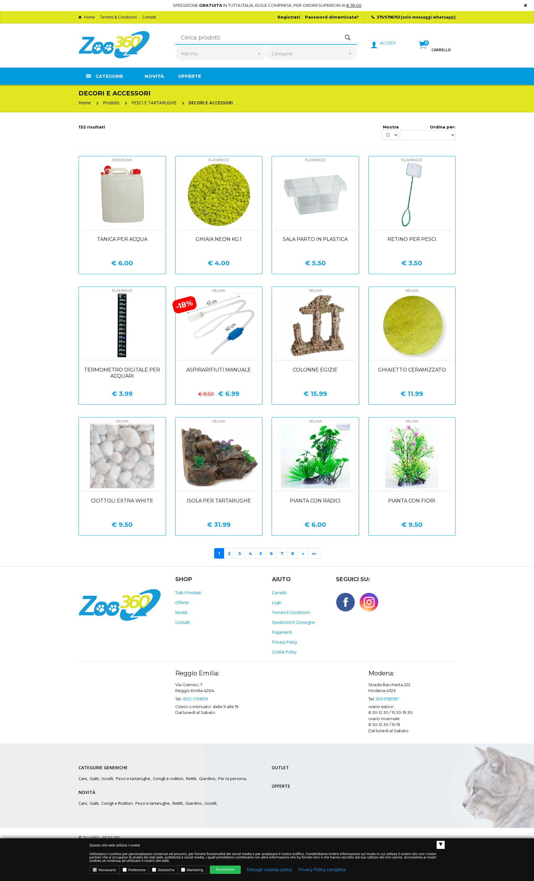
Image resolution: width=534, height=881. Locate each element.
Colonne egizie (315, 370)
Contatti (149, 17)
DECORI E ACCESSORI (211, 103)
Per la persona (232, 778)
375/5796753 (388, 17)
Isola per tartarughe (219, 501)
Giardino (207, 778)
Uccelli (107, 778)
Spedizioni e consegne (293, 622)
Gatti (94, 778)
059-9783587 (387, 699)
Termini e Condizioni (291, 612)
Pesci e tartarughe (133, 778)
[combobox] (221, 54)
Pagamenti (282, 632)
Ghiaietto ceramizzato (412, 370)
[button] (435, 51)
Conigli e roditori (168, 778)
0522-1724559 (195, 699)
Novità (154, 76)
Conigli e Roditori (117, 803)
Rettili (191, 778)
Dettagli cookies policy (269, 870)
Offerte (189, 76)
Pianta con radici (315, 501)
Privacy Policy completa (321, 870)
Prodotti (111, 103)
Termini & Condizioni (118, 17)
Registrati (289, 17)
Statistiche (165, 870)
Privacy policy (284, 642)
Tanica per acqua (122, 239)
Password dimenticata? (332, 17)
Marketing (194, 870)
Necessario (107, 870)
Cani (82, 778)
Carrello (279, 592)
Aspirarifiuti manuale (218, 370)
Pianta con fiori (411, 501)
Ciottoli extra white (122, 501)
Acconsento (225, 869)
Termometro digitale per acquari (122, 373)
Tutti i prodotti (188, 592)
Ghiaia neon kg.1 (219, 239)
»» (314, 553)
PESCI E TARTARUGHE (153, 103)
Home (89, 17)
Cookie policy (284, 652)
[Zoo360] (114, 45)
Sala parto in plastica (315, 239)
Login (277, 602)
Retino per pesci (412, 239)
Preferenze (137, 870)
